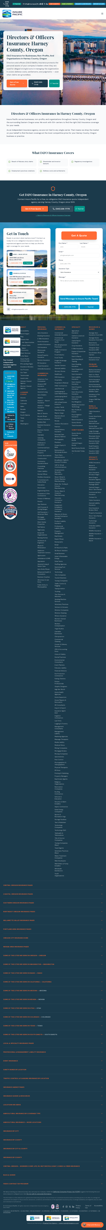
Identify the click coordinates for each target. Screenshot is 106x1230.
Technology (59, 572)
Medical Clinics (60, 745)
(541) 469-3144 (16, 301)
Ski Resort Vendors (61, 550)
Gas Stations (42, 504)
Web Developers (60, 861)
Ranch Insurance (77, 420)
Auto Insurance (43, 333)
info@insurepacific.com (20, 309)
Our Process (24, 370)
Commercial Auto (44, 448)
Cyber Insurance (94, 500)
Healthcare (58, 374)
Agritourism (41, 555)
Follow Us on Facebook (10, 409)
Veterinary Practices (61, 604)
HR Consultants (60, 705)
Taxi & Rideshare (60, 822)
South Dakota (25, 415)
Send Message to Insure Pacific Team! (79, 298)
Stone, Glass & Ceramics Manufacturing (60, 493)
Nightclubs (41, 530)
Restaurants (59, 542)
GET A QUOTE (54, 4)
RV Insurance (42, 363)
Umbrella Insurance (44, 369)
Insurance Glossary (26, 367)
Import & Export (60, 708)
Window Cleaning (60, 613)
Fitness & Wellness (44, 498)
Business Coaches (44, 577)
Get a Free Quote (14, 83)
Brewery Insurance (44, 419)
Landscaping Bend (61, 396)
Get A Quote (79, 235)
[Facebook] (40, 4)
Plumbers (58, 442)
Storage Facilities (60, 819)
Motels (57, 421)
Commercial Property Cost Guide (59, 340)
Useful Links (24, 378)
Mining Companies (61, 748)
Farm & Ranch (76, 356)
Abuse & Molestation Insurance (93, 468)
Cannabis (41, 435)
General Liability (60, 368)
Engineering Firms (43, 491)
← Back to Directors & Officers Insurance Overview (53, 215)
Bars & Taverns (43, 413)
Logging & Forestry (61, 724)
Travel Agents (59, 848)
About (23, 327)
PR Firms (57, 770)
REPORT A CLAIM (99, 4)
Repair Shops (59, 539)
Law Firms (58, 721)
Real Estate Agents (61, 779)
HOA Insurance (59, 377)
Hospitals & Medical (61, 383)
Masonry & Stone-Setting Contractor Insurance (61, 516)
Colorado (23, 403)
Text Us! (17, 4)
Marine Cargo (59, 413)
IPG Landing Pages (26, 364)
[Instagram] (42, 4)
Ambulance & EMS (44, 558)
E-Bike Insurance (43, 339)
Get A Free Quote (33, 209)
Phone (61, 260)
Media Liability (59, 742)
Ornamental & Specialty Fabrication (59, 472)
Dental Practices (60, 657)
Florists (40, 501)
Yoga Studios (59, 629)
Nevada (22, 409)
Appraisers (41, 561)
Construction (42, 458)
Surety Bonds (76, 422)
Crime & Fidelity (60, 654)
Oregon (22, 412)
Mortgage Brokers (61, 751)
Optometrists (59, 757)
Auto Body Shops (44, 569)
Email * (61, 252)
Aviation (40, 398)
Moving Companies (61, 754)
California (23, 401)
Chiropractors (59, 636)
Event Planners (60, 665)
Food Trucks (59, 358)
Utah (22, 421)
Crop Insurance (77, 346)
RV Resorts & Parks (61, 548)
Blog (21, 337)
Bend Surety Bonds (78, 448)
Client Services (25, 353)
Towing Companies (61, 581)
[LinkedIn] (47, 4)
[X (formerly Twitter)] (45, 4)
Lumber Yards (59, 407)
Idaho (22, 406)
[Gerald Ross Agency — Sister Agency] (10, 353)
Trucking (57, 591)
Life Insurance (42, 347)
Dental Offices (42, 474)
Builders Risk (42, 422)
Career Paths (26, 345)
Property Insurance (95, 513)
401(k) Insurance (94, 462)
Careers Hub (24, 339)
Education (41, 485)
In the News (24, 356)
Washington (24, 424)
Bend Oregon (24, 334)
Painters (57, 427)
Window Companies (61, 610)
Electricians (41, 488)
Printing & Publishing (61, 773)
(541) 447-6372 (17, 282)
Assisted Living (43, 392)
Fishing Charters (60, 679)
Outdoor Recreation (61, 424)
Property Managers (61, 776)
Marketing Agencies (61, 736)
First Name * (63, 243)
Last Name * (84, 243)
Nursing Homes (43, 538)
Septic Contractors (61, 807)
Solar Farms (59, 561)
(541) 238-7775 (38, 83)
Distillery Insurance (44, 477)
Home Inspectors (60, 697)
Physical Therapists (61, 767)
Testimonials (24, 375)
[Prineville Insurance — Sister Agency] (11, 346)
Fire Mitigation (76, 402)
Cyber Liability (42, 471)
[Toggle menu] (102, 14)
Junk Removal (59, 389)
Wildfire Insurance (95, 531)
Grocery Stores (60, 371)
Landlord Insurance (44, 344)
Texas (22, 418)
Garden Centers (60, 365)
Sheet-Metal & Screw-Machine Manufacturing (60, 479)
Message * (62, 277)
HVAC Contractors (61, 386)
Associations (42, 389)
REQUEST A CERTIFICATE (83, 4)
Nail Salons (41, 527)
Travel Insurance (43, 366)
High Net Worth (60, 689)
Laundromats (59, 399)
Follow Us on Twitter (11, 426)
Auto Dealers (42, 395)
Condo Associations (44, 455)
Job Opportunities (28, 342)
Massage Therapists (61, 739)
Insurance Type (64, 269)
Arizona (22, 398)
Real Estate (58, 536)
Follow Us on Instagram (11, 417)
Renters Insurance (44, 360)
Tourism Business (60, 578)
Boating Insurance (44, 336)
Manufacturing (59, 410)
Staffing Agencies (61, 564)
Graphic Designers (61, 686)
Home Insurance (43, 341)
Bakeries (40, 410)
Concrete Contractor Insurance (58, 500)
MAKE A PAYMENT (67, 4)
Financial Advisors (61, 671)
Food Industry (59, 355)
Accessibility (24, 331)
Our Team (23, 372)
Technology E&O (60, 830)
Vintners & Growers (61, 607)
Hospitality (58, 380)
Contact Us (93, 497)
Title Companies (60, 575)
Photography (59, 439)
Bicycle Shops (42, 416)
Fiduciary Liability (60, 668)
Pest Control (59, 760)
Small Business (60, 553)
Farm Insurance (77, 374)
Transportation (60, 588)
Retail (56, 545)
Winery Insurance (60, 616)
